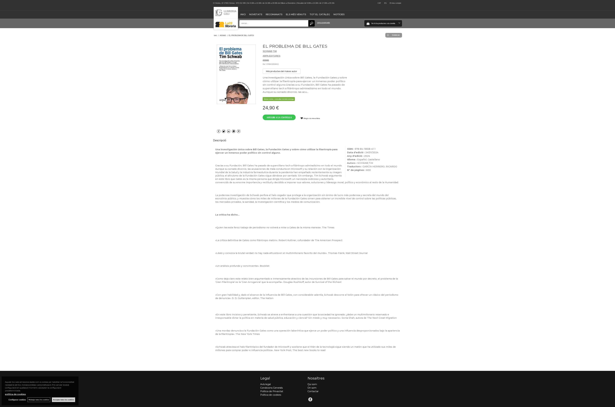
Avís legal (265, 384)
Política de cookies (270, 394)
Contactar (313, 391)
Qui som (312, 384)
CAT (379, 3)
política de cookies (15, 394)
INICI (243, 14)
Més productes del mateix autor (281, 71)
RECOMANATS (274, 14)
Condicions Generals (271, 387)
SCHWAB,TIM (270, 51)
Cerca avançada (323, 23)
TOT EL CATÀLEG (320, 14)
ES (385, 3)
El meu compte (395, 3)
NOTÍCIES (338, 14)
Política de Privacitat (271, 391)
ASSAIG (266, 60)
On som (312, 387)
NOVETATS (255, 14)
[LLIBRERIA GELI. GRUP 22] (226, 29)
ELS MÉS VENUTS (296, 14)
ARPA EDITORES (271, 56)
